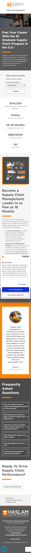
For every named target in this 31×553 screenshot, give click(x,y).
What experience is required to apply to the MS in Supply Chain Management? (14, 416)
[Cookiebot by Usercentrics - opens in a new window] (22, 257)
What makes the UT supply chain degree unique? (15, 436)
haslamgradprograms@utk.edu (16, 535)
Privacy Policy (15, 539)
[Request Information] (4, 549)
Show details (22, 284)
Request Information (12, 487)
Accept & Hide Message (15, 289)
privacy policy (10, 279)
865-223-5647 (16, 533)
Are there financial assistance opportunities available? (13, 452)
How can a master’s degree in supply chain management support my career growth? (15, 406)
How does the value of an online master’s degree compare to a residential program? (14, 427)
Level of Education (13, 82)
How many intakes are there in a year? (14, 444)
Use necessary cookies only (16, 295)
